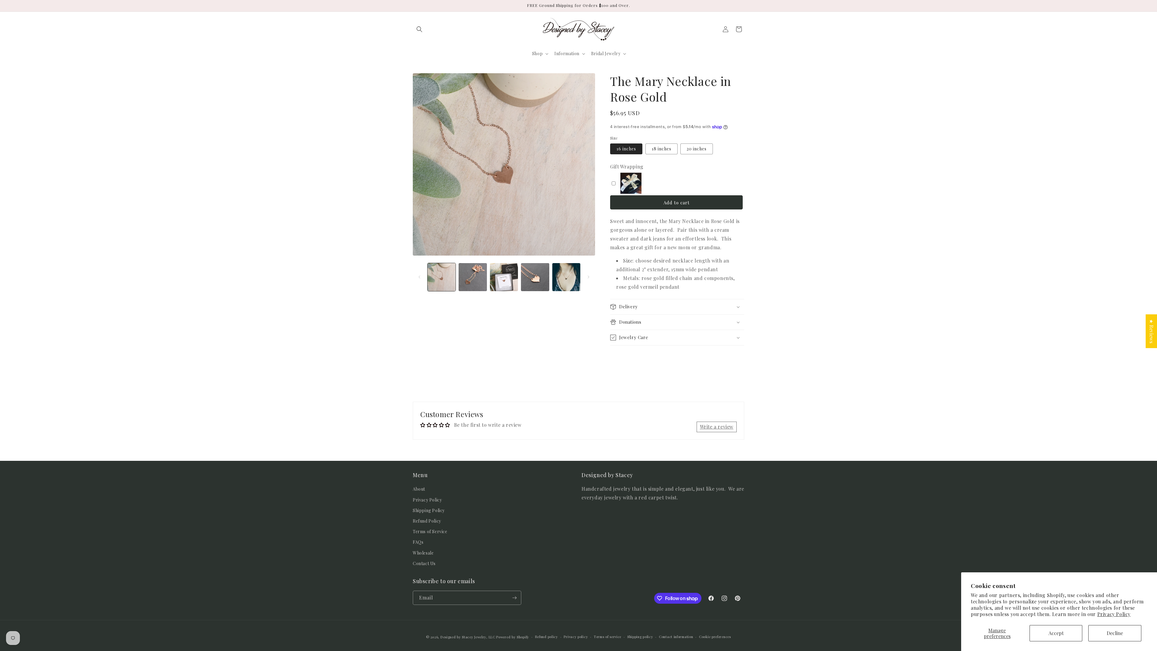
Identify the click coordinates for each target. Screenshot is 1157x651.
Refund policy (546, 636)
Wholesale (423, 553)
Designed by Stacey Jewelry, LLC (468, 637)
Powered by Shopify (512, 637)
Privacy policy (576, 636)
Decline (1115, 633)
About (419, 489)
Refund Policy (427, 521)
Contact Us (424, 563)
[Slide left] (419, 277)
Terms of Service (430, 531)
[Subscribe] (514, 598)
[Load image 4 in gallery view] (535, 277)
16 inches (626, 149)
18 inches (661, 149)
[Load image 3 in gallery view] (504, 277)
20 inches (697, 149)
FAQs (418, 542)
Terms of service (607, 636)
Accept (1056, 633)
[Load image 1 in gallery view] (442, 277)
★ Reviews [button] (1151, 331)
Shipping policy (640, 636)
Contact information (676, 636)
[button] (419, 29)
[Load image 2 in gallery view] (473, 277)
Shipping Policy (429, 510)
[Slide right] (588, 277)
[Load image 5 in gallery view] (566, 277)
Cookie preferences (715, 636)
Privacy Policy (1113, 614)
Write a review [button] (716, 426)
